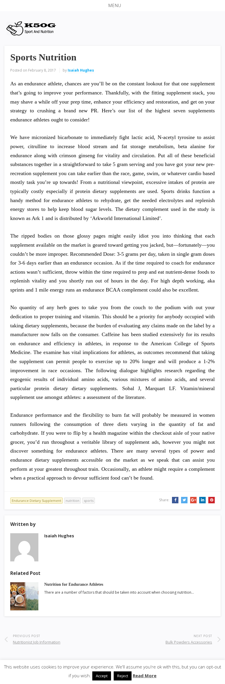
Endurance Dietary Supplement (36, 500)
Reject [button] (122, 675)
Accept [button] (102, 675)
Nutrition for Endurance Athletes (73, 584)
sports (88, 500)
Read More (144, 675)
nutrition (72, 500)
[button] (112, 5)
